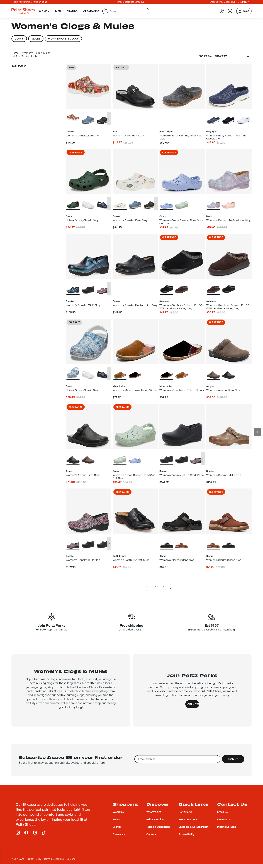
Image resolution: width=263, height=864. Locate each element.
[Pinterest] (35, 833)
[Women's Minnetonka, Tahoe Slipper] (120, 372)
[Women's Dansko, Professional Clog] (213, 202)
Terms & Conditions (54, 859)
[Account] (230, 11)
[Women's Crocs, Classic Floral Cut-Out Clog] (166, 202)
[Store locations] (222, 11)
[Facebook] (26, 833)
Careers (71, 859)
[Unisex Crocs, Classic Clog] (73, 202)
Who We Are (17, 859)
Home (15, 53)
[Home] (23, 11)
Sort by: (205, 56)
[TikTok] (44, 833)
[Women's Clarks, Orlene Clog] (166, 542)
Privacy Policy (34, 859)
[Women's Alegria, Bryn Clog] (213, 372)
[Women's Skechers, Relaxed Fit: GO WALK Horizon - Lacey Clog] (166, 287)
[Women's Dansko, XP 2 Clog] (73, 287)
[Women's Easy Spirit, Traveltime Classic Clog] (213, 117)
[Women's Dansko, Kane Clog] (73, 117)
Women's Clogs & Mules (36, 53)
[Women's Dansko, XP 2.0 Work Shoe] (88, 287)
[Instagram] (18, 833)
